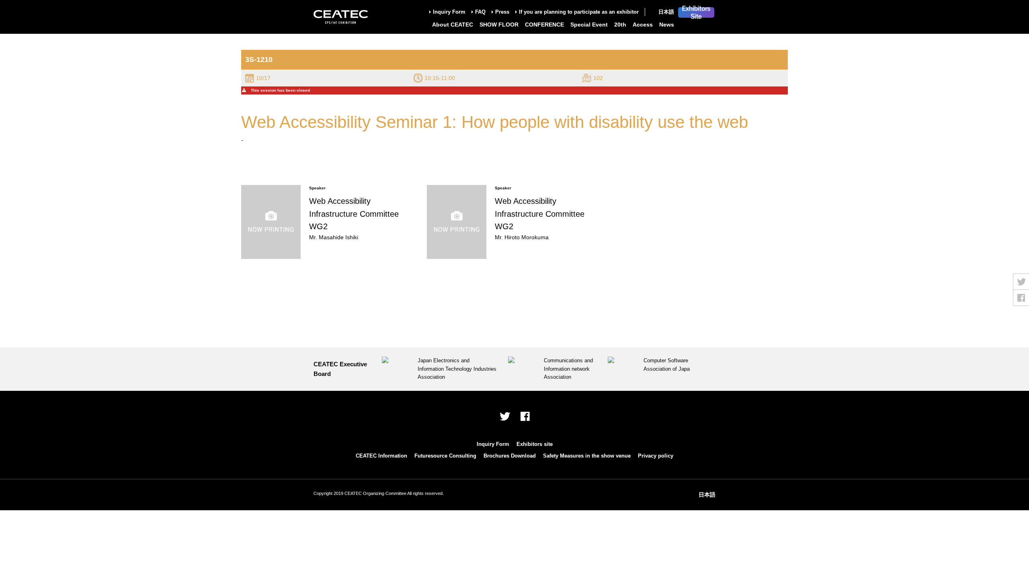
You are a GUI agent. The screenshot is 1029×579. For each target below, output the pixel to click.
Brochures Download (510, 456)
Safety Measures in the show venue (587, 456)
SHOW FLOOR (499, 24)
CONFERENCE (544, 24)
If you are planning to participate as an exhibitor (579, 12)
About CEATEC (452, 24)
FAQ (480, 12)
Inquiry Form (449, 12)
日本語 (666, 12)
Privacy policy (655, 456)
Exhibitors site (535, 444)
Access (643, 24)
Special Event (589, 24)
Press (502, 12)
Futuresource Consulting (445, 456)
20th (620, 24)
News (666, 24)
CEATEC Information (381, 456)
